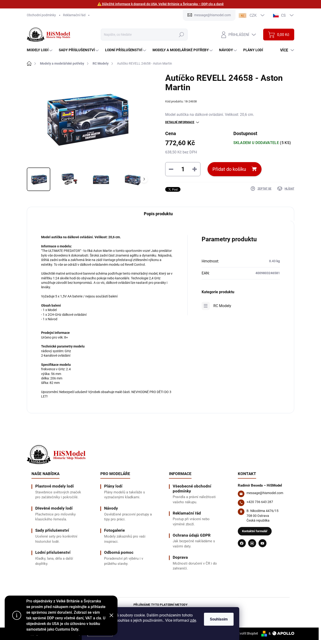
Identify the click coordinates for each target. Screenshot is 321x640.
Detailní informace (179, 122)
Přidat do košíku (229, 169)
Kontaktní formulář (254, 531)
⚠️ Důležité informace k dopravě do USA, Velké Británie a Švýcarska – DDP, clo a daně (160, 4)
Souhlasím (219, 619)
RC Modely (222, 306)
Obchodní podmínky (41, 15)
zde (193, 620)
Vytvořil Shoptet (246, 633)
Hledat (181, 34)
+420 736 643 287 (260, 502)
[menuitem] (40, 50)
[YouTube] (262, 543)
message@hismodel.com (265, 493)
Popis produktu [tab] (158, 213)
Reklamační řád (74, 15)
